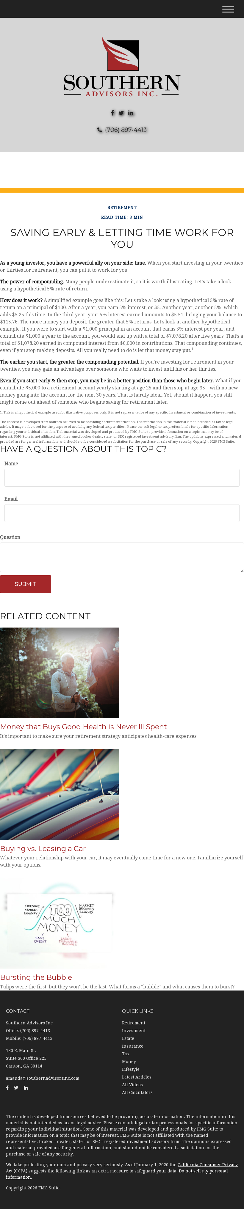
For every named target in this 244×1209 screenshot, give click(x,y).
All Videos (132, 1084)
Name (11, 463)
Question (10, 537)
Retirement (133, 1023)
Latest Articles (136, 1077)
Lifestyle (131, 1069)
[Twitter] (121, 113)
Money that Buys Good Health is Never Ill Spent (83, 726)
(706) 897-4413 (126, 129)
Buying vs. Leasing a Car (43, 848)
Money (129, 1061)
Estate (128, 1038)
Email (11, 499)
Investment (134, 1030)
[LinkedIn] (130, 113)
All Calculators (137, 1092)
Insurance (132, 1046)
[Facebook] (112, 113)
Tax (125, 1053)
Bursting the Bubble (36, 977)
